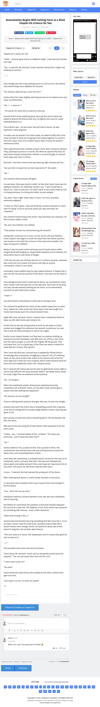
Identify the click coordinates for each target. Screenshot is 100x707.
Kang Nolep (56, 703)
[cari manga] (54, 4)
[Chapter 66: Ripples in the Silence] (63, 48)
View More (93, 178)
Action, (93, 105)
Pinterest (52, 33)
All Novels (23, 668)
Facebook (19, 33)
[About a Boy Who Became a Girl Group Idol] (76, 221)
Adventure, (90, 108)
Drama (83, 220)
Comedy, (94, 136)
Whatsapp (40, 33)
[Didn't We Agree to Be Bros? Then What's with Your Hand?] (76, 206)
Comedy (90, 188)
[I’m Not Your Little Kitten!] (76, 251)
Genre (78, 77)
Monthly (77, 95)
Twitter (30, 33)
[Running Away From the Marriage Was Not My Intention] (76, 236)
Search (85, 82)
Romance (84, 190)
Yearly (85, 95)
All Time (93, 95)
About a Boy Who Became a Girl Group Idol (89, 215)
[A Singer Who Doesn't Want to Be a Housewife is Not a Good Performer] (76, 191)
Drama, (88, 168)
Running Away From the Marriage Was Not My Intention (88, 230)
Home (7, 668)
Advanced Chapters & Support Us (20, 607)
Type (90, 77)
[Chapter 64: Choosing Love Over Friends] (50, 48)
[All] (57, 48)
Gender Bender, (91, 138)
